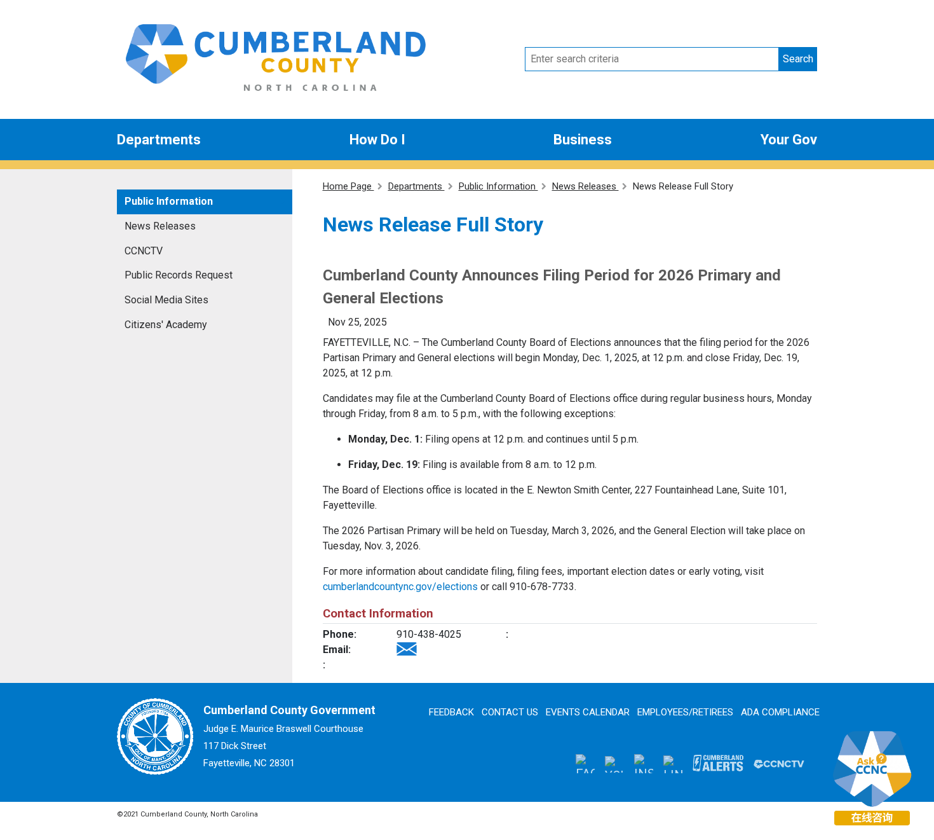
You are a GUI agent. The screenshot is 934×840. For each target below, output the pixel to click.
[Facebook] (585, 764)
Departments (159, 140)
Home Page (348, 186)
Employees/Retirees (685, 712)
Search (798, 59)
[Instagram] (643, 764)
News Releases (160, 226)
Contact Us (510, 712)
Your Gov (789, 140)
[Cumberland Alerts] (718, 763)
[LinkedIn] (672, 763)
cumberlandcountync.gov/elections (400, 587)
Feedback (451, 712)
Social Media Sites (166, 300)
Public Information (169, 201)
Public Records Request (179, 275)
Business (582, 140)
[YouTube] (614, 763)
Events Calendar (588, 712)
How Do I (377, 140)
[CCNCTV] (779, 763)
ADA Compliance (780, 712)
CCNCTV (144, 251)
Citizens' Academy (166, 325)
